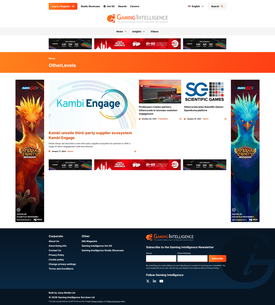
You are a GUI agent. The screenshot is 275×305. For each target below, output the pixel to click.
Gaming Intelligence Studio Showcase (103, 250)
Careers (134, 6)
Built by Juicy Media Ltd (62, 292)
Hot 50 (111, 6)
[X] (148, 281)
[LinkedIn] (154, 281)
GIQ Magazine (89, 241)
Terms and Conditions (61, 268)
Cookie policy (56, 259)
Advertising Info (58, 245)
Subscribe (217, 258)
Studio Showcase (90, 6)
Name (149, 253)
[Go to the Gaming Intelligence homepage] (137, 18)
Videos (155, 31)
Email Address (184, 253)
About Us (54, 241)
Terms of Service (113, 301)
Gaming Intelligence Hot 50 (97, 245)
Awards (122, 6)
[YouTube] (161, 281)
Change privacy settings (62, 264)
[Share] (135, 151)
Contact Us (55, 250)
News (52, 58)
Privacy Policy (56, 254)
